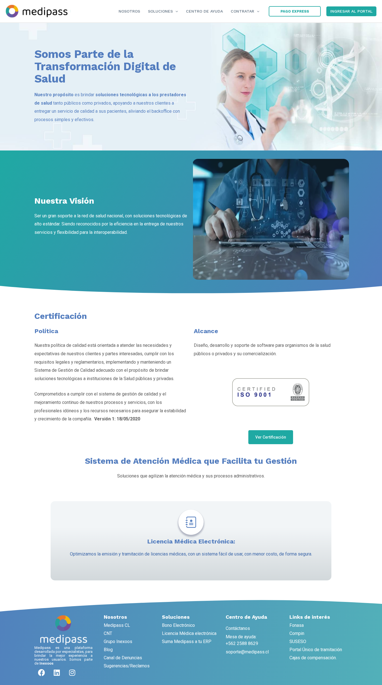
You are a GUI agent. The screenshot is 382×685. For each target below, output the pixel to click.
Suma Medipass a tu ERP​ (186, 641)
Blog (108, 649)
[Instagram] (72, 672)
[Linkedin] (57, 672)
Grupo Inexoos (118, 641)
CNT (108, 633)
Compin (296, 633)
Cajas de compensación (312, 657)
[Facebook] (41, 672)
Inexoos (46, 663)
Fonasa (296, 625)
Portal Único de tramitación (315, 649)
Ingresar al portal (351, 11)
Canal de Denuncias (123, 657)
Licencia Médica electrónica (189, 633)
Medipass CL (117, 625)
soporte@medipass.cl (247, 652)
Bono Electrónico (178, 625)
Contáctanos (238, 628)
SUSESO (297, 641)
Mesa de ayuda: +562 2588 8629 (242, 640)
